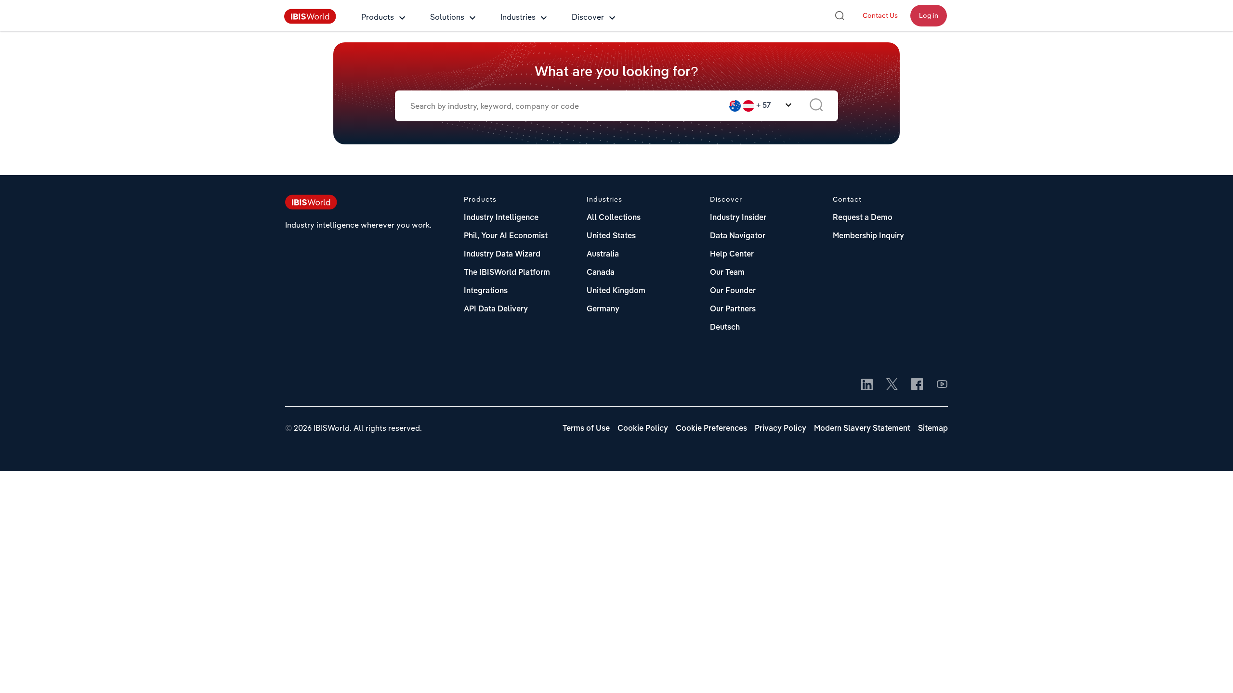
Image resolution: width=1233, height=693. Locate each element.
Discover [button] (588, 17)
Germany (603, 309)
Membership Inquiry (868, 236)
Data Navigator (737, 236)
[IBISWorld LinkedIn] (867, 385)
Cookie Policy (642, 429)
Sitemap (933, 429)
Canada (601, 273)
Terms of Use (586, 429)
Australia (603, 254)
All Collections (614, 218)
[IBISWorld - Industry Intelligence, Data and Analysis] (310, 21)
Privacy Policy (780, 429)
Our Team (727, 273)
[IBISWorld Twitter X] (892, 385)
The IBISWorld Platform (507, 273)
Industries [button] (518, 17)
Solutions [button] (447, 17)
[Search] (839, 15)
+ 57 (763, 106)
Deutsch (725, 328)
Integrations (486, 291)
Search (816, 106)
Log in (928, 15)
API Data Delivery (496, 309)
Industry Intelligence (501, 218)
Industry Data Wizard (502, 254)
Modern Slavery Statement (862, 429)
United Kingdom (616, 291)
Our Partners (733, 309)
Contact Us (880, 15)
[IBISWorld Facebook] (917, 385)
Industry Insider (738, 218)
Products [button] (377, 17)
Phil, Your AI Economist (506, 236)
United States (611, 236)
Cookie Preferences (711, 429)
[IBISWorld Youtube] (942, 385)
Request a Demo (862, 218)
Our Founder (733, 291)
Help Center (732, 254)
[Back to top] (1211, 671)
